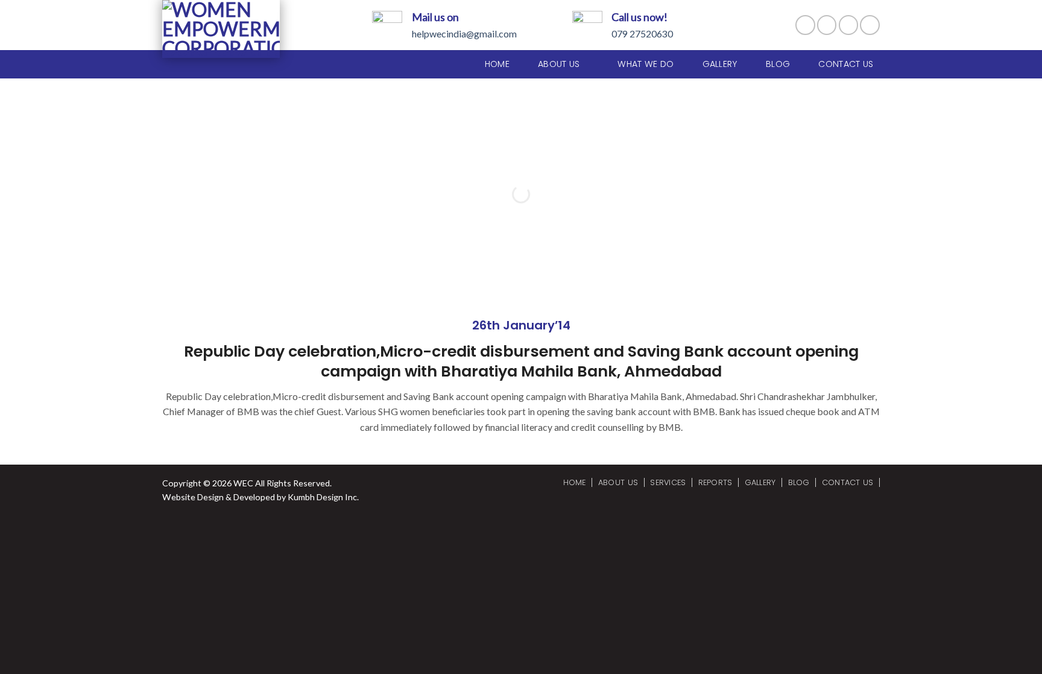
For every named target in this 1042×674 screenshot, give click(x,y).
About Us (618, 482)
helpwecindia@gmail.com (464, 33)
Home (497, 64)
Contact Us (845, 64)
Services (668, 482)
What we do (645, 64)
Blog (778, 64)
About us (558, 64)
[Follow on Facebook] (805, 25)
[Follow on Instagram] (827, 25)
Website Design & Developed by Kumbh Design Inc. (260, 497)
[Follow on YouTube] (870, 25)
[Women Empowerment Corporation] (221, 29)
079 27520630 (642, 33)
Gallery (720, 64)
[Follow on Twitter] (849, 25)
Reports (715, 482)
